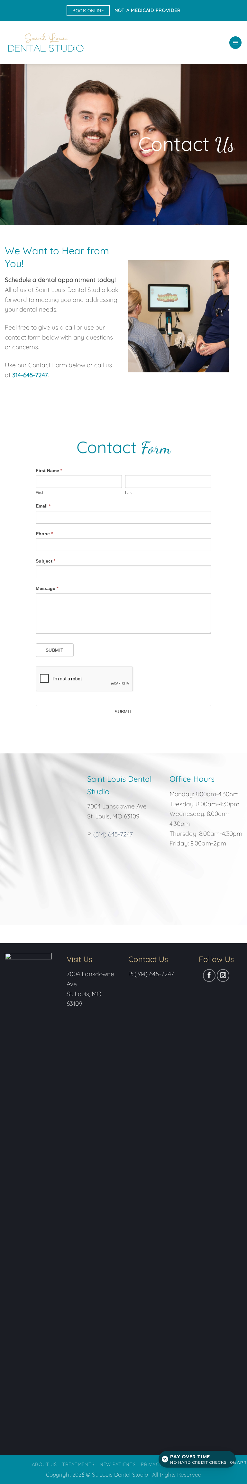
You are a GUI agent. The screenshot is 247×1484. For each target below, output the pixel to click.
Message (47, 588)
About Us (44, 1464)
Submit (55, 650)
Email (43, 506)
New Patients (118, 1464)
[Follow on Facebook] (209, 975)
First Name (49, 470)
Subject (45, 561)
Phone (44, 533)
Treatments (78, 1464)
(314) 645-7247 (113, 834)
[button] (235, 42)
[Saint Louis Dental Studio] (45, 42)
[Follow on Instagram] (223, 975)
